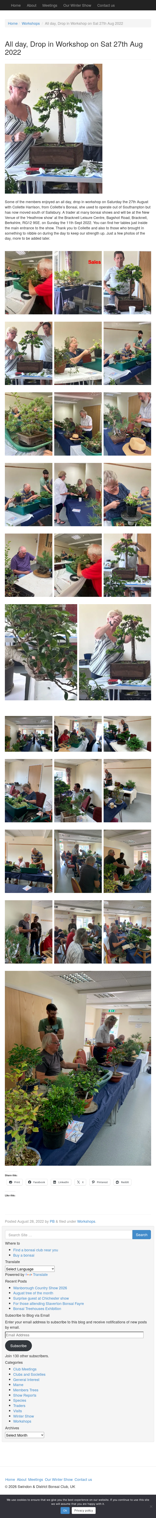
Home (16, 5)
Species (19, 1400)
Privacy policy (83, 1510)
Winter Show (23, 1416)
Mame (18, 1384)
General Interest (26, 1379)
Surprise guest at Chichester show (41, 1298)
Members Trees (25, 1389)
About (31, 5)
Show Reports (24, 1395)
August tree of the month (33, 1292)
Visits (17, 1410)
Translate (40, 1274)
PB (52, 1221)
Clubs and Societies (29, 1374)
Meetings (49, 5)
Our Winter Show (77, 5)
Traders (19, 1405)
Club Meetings (25, 1368)
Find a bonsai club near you (35, 1249)
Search (141, 1234)
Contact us (106, 5)
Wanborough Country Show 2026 (40, 1287)
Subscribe (18, 1345)
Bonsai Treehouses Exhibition (37, 1308)
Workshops (31, 23)
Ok (65, 1510)
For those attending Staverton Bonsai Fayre (48, 1303)
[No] (151, 1506)
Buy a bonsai (23, 1255)
